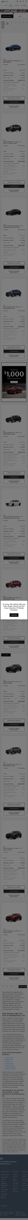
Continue (14, 615)
